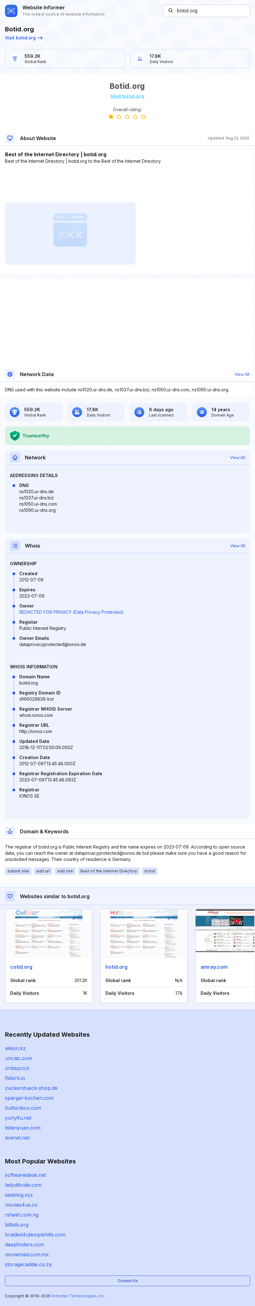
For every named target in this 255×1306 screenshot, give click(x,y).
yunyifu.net (18, 1118)
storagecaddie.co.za (28, 1264)
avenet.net (17, 1138)
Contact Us (128, 1280)
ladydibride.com (23, 1185)
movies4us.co (21, 1205)
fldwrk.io (15, 1078)
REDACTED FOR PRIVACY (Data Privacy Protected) (71, 612)
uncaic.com (18, 1058)
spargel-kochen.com (29, 1098)
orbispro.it (17, 1068)
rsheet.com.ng (22, 1215)
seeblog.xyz (19, 1195)
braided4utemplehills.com (35, 1234)
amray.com (214, 967)
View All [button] (241, 374)
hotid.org (116, 967)
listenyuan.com (22, 1128)
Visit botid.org (20, 37)
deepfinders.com (24, 1244)
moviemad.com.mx (27, 1254)
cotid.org (21, 967)
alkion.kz (15, 1048)
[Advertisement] (127, 183)
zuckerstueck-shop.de (31, 1088)
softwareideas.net (25, 1175)
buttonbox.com (23, 1108)
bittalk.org (16, 1225)
